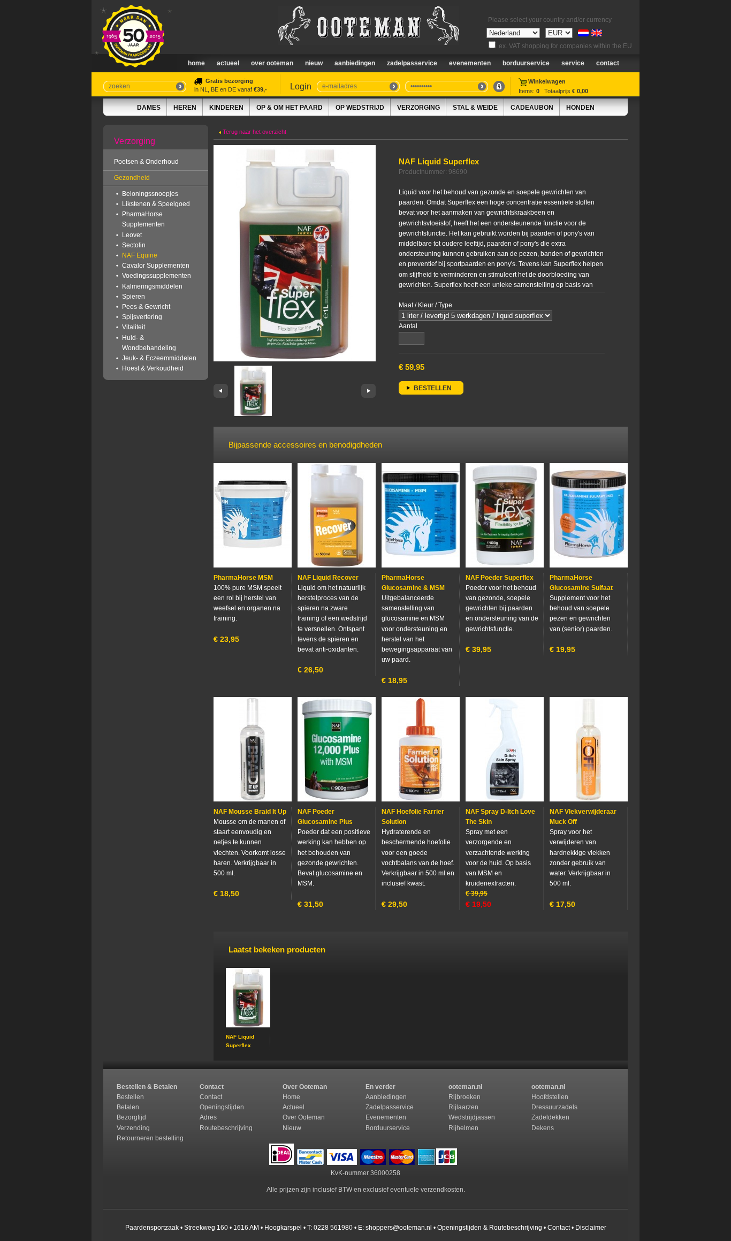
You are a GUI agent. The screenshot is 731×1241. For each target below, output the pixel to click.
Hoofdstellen (549, 1097)
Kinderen (226, 107)
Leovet (132, 235)
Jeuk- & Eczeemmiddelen (159, 358)
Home (196, 63)
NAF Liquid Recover (328, 577)
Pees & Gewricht (146, 307)
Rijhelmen (463, 1128)
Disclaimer (590, 1227)
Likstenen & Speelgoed (156, 204)
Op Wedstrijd (360, 107)
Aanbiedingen (354, 63)
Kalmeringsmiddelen (152, 286)
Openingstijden (222, 1107)
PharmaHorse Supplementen (143, 219)
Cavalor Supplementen (155, 265)
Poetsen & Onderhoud (146, 161)
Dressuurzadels (554, 1107)
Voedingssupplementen (156, 275)
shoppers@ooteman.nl (399, 1227)
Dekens (543, 1128)
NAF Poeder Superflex (500, 577)
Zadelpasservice (412, 63)
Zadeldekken (551, 1117)
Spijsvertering (142, 317)
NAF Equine (139, 255)
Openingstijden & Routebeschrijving (489, 1227)
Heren (184, 107)
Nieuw (292, 1128)
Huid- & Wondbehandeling (149, 343)
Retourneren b (138, 1138)
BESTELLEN (433, 388)
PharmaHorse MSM (243, 577)
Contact (607, 63)
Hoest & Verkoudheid (153, 368)
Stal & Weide (475, 107)
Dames (149, 107)
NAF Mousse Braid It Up (250, 811)
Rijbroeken (464, 1097)
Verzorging (418, 107)
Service (572, 63)
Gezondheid (132, 177)
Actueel (228, 63)
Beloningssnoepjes (150, 194)
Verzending (133, 1128)
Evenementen (470, 63)
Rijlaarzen (463, 1107)
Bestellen (130, 1097)
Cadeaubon (532, 107)
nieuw (314, 63)
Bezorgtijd (131, 1117)
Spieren (133, 296)
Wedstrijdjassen (471, 1117)
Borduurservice (526, 63)
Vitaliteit (133, 327)
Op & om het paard (289, 107)
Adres (208, 1117)
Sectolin (134, 245)
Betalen (128, 1107)
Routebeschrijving (226, 1128)
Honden (580, 107)
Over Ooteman (272, 63)
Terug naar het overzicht (253, 131)
